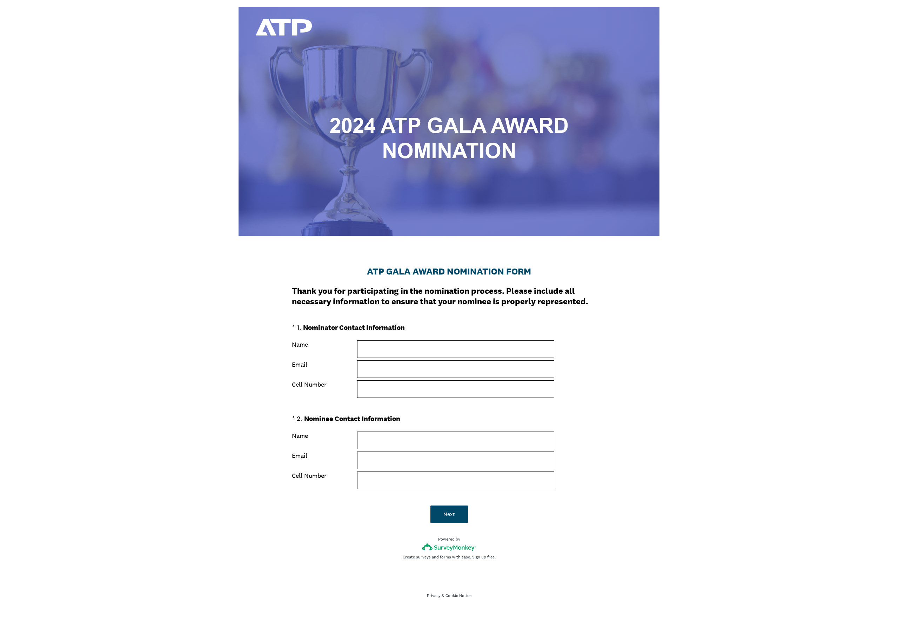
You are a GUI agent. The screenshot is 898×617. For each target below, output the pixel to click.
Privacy (434, 595)
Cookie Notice (458, 595)
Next (449, 514)
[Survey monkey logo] (449, 547)
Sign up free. (484, 557)
